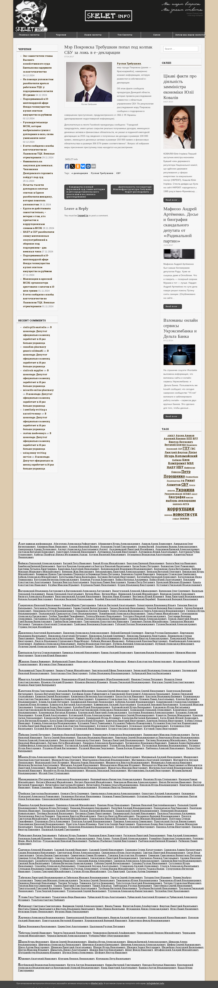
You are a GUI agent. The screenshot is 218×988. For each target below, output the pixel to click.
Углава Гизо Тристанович (34, 897)
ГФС (192, 448)
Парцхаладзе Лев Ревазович (171, 807)
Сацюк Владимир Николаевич (37, 852)
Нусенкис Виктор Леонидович (117, 787)
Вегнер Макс (92, 593)
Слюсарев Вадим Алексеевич (94, 860)
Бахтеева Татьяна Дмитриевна (37, 568)
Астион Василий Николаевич (107, 554)
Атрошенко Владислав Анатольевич (149, 554)
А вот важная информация (35, 543)
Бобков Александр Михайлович (38, 576)
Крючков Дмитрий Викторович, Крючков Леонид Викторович (144, 720)
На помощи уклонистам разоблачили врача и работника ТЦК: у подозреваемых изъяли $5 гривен (38, 87)
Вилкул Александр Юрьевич (36, 596)
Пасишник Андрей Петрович (60, 810)
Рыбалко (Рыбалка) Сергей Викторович (113, 840)
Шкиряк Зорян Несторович (143, 947)
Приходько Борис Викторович (155, 824)
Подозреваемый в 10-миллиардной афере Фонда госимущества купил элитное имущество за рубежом (37, 106)
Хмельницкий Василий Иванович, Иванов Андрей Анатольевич (106, 917)
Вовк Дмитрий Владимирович (184, 596)
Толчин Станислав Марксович (182, 883)
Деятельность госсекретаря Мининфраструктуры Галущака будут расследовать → (132, 189)
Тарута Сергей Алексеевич (126, 877)
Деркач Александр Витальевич (55, 638)
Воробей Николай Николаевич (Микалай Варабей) (125, 599)
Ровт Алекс (103, 838)
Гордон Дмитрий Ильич (183, 618)
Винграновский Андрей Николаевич (78, 596)
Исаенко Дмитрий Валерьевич (37, 684)
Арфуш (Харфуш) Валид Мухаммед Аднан (61, 554)
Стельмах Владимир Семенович (38, 868)
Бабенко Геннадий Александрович (40, 563)
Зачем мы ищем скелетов (190, 34)
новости (181, 514)
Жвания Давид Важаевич (34, 661)
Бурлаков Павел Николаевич (98, 584)
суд (193, 514)
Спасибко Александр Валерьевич (55, 865)
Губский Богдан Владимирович (135, 624)
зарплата (177, 504)
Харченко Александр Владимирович (41, 917)
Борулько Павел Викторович (108, 582)
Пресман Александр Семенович (133, 821)
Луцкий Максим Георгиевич (97, 748)
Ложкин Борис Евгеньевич (184, 742)
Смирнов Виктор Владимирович (181, 860)
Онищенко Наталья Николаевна (81, 796)
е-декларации (79, 173)
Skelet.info (97, 983)
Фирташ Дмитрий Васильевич (178, 905)
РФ (182, 480)
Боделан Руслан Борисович (97, 579)
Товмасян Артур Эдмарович (97, 883)
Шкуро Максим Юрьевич (33, 949)
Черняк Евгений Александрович (67, 935)
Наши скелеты (93, 34)
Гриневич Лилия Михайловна (149, 621)
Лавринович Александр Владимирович (117, 734)
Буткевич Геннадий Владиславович (179, 584)
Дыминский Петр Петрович (75, 646)
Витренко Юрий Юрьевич (148, 596)
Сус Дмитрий (116, 871)
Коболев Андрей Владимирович (135, 701)
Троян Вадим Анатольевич (80, 888)
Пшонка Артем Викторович (173, 826)
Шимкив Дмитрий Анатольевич (71, 947)
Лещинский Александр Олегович (80, 740)
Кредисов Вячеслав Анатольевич (64, 717)
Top (210, 980)
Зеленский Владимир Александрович (157, 670)
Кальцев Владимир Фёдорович (76, 690)
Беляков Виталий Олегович (164, 571)
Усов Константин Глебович (48, 899)
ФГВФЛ (187, 493)
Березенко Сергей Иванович (138, 574)
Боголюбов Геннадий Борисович (157, 576)
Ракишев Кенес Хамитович (105, 835)
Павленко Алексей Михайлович (76, 805)
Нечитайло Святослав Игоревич (65, 784)
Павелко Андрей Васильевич (36, 805)
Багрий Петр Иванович (77, 563)
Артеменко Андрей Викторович (117, 551)
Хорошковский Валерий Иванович (105, 920)
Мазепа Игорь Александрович (37, 756)
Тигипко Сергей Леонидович (97, 880)
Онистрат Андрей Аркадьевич (161, 793)
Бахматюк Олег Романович (178, 566)
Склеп (156, 34)
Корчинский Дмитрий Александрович (102, 712)
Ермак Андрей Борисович (117, 652)
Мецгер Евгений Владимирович (87, 767)
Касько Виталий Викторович (52, 693)
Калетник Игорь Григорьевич (37, 690)
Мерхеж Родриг (56, 767)
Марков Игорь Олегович (66, 759)
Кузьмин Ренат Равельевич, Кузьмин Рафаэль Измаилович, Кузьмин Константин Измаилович (138, 723)
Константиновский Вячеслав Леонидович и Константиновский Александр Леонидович (73, 709)
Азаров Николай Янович (84, 546)
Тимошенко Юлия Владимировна (137, 880)
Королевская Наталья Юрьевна (58, 712)
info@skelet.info (155, 983)
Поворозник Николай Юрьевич (108, 818)
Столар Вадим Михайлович (117, 868)
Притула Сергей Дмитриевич (116, 824)
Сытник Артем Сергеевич (142, 871)
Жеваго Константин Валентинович (149, 661)
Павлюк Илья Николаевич (113, 805)
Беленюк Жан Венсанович (78, 571)
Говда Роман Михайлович (163, 613)
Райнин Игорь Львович (72, 835)
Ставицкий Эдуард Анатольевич (97, 865)
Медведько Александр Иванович (171, 762)
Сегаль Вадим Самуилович (52, 855)
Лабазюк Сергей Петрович (34, 734)
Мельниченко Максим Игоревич (120, 765)
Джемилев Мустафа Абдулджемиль (98, 638)
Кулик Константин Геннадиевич (75, 725)
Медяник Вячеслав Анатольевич (38, 765)
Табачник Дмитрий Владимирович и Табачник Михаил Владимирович (63, 877)
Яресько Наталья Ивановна (159, 964)
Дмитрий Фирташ (176, 452)
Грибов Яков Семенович (67, 621)
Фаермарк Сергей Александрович (82, 905)
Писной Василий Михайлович (68, 818)
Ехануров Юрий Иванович (51, 655)
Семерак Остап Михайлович (35, 858)
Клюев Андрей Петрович (54, 701)
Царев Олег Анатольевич (73, 926)
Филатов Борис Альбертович (140, 905)
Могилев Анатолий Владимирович (171, 767)
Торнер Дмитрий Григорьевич (72, 885)
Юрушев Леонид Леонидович (76, 958)
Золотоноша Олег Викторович (69, 673)
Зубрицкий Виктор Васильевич (151, 673)
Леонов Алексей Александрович (38, 740)
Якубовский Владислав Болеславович (42, 964)
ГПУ (186, 448)
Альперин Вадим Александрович (176, 546)
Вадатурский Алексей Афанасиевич (135, 590)
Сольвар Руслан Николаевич (149, 863)
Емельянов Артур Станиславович (39, 652)
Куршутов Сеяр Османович (125, 728)
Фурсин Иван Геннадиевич (72, 911)
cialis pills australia (34, 327)
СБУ (118, 173)
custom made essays (34, 433)
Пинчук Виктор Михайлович (116, 816)
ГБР (180, 448)
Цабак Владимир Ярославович (37, 926)
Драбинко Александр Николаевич (54, 643)
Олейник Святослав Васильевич (38, 793)
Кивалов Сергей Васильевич (52, 696)
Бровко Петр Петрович (141, 582)
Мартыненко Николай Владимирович (106, 759)
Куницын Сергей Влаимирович (149, 725)
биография (177, 497)
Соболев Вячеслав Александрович (72, 863)
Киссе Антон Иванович (129, 696)
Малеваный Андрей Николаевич (161, 756)
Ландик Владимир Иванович (95, 737)
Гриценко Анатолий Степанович (52, 624)
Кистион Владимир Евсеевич (164, 696)
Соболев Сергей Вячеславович (112, 863)
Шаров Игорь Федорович (33, 941)
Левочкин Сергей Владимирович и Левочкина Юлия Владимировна (157, 737)
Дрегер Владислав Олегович (94, 643)
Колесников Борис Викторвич (52, 707)
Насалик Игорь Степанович (160, 779)
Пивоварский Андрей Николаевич (134, 813)
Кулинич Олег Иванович (112, 725)
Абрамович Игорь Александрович (119, 543)
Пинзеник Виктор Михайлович (76, 816)
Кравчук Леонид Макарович (173, 715)
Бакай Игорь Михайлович (109, 563)
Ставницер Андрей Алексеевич (139, 865)
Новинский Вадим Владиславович (75, 787)
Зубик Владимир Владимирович (109, 673)
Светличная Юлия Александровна (78, 852)
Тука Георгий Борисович (50, 891)
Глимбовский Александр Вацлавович (122, 613)
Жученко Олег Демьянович (56, 664)
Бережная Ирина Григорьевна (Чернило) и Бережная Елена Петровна (78, 574)
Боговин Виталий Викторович (116, 576)
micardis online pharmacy (38, 390)
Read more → (172, 199)
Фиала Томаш (113, 905)
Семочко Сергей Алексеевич (72, 858)
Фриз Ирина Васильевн (110, 908)
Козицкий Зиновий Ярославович (157, 704)
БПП (189, 438)
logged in (83, 215)
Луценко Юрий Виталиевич (59, 748)
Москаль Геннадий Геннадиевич (106, 770)
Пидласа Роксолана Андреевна (176, 813)
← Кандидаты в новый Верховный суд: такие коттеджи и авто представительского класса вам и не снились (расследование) (85, 191)
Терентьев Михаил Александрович (56, 880)
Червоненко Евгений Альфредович (114, 932)
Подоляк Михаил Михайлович (148, 818)
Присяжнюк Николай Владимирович (41, 824)
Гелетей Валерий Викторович (165, 608)
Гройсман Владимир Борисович (94, 624)
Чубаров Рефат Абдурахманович (108, 935)
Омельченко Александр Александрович (115, 793)
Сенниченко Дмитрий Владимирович (114, 858)
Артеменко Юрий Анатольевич (158, 551)
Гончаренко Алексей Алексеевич (54, 618)
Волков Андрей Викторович (35, 599)
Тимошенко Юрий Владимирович (180, 880)
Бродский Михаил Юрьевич (173, 582)
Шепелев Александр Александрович (143, 944)
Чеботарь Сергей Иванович (35, 932)
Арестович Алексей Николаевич (76, 551)
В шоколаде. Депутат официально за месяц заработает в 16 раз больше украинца (37, 335)
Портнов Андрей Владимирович (91, 821)
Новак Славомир (42, 787)
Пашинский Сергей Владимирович (137, 810)
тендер (184, 518)
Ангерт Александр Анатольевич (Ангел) (83, 549)
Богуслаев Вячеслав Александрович (56, 579)
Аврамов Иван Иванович (52, 546)
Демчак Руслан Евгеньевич (161, 632)
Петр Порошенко (177, 473)
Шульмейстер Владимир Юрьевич (39, 952)
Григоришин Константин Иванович (106, 621)
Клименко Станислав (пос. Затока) (116, 699)
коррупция (180, 508)
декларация (187, 500)
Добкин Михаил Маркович (107, 641)
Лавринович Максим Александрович (166, 734)
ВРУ (195, 438)
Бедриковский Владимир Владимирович (127, 568)
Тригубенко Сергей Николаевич (172, 885)
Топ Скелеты (124, 34)
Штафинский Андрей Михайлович (176, 949)
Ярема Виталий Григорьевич (123, 964)
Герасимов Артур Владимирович (53, 610)
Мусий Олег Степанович (54, 773)
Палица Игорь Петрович (54, 807)
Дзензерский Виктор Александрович (145, 638)
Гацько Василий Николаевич (127, 608)
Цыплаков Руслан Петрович (107, 926)
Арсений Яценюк (175, 438)
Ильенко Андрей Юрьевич (57, 682)
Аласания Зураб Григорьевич (118, 546)
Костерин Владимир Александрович (151, 712)
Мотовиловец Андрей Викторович (149, 770)
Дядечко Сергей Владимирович (114, 646)
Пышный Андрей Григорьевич (60, 829)
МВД (190, 463)
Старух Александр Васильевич (179, 865)
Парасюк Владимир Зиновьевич (90, 807)
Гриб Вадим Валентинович (35, 621)
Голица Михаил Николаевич (104, 616)
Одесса (176, 471)
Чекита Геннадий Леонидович (72, 932)
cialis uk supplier (33, 370)
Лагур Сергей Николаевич (59, 737)
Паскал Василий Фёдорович (96, 810)
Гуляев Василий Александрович (176, 624)
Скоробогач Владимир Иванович (55, 860)
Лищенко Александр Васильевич (103, 742)
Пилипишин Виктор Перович (36, 816)
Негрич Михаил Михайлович (54, 782)
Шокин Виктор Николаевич (106, 949)
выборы (171, 500)
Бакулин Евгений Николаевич (145, 563)
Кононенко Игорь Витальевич (171, 707)
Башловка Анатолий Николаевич (78, 568)
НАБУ (171, 467)
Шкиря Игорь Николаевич (109, 947)
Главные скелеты (29, 34)
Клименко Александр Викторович (72, 699)
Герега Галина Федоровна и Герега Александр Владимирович (147, 610)
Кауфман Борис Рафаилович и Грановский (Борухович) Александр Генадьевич (121, 693)
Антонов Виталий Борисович (36, 551)
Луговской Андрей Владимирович (86, 745)
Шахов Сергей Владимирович (68, 941)
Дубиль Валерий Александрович (133, 643)
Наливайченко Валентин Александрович (116, 779)
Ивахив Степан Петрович (147, 679)
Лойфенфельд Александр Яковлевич (40, 745)
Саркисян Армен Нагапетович (183, 849)
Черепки (61, 34)
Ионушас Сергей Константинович (173, 682)
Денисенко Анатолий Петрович (67, 635)
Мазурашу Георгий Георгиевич (77, 756)
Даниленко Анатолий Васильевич (40, 632)
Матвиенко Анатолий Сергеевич (152, 759)
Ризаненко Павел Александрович (74, 838)
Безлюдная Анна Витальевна (172, 568)
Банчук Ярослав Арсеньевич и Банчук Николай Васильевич (93, 566)
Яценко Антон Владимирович (157, 967)
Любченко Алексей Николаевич (165, 748)
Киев (186, 459)
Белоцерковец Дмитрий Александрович (120, 571)
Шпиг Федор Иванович (139, 949)
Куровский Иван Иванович (90, 728)
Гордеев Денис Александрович (148, 618)
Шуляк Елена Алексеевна (77, 952)
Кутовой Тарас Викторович (161, 728)
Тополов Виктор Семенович (35, 885)
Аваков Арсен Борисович (156, 543)
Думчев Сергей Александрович (37, 646)
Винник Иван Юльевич (116, 596)
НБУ (180, 467)
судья (176, 518)
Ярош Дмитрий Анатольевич (119, 967)
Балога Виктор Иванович (181, 563)
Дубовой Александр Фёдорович (174, 643)
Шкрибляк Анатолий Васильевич (182, 947)
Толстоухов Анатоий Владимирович (139, 883)
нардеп (168, 515)
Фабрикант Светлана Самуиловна (39, 905)
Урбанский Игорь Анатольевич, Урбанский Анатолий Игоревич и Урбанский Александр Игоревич (107, 898)
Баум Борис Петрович (145, 566)
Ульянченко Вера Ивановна (69, 897)
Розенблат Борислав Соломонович (170, 838)
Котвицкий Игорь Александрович (90, 715)
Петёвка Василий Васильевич (55, 813)
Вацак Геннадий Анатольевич (65, 593)
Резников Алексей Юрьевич (35, 838)
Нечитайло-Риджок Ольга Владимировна (112, 784)
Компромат (177, 463)
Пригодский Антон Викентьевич (175, 821)
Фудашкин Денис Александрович (147, 908)
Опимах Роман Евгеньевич (118, 796)
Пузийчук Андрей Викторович (135, 826)
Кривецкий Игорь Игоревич (103, 717)
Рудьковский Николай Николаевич (65, 840)
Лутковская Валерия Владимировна (165, 745)
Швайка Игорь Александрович (107, 941)
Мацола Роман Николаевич (87, 762)
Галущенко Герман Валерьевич (53, 608)
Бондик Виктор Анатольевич (70, 582)
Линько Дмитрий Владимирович (123, 740)
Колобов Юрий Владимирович (91, 707)
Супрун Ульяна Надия (150, 868)
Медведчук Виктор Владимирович (128, 762)
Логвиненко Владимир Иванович (146, 742)
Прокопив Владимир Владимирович (91, 826)
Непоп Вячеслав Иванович (175, 782)
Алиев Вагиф (146, 546)
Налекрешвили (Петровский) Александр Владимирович (53, 779)
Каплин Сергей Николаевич (148, 690)
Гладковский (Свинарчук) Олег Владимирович (68, 613)
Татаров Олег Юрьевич (158, 877)
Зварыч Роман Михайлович (73, 670)
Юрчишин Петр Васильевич (113, 958)
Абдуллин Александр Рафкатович (75, 543)
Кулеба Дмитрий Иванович (35, 725)
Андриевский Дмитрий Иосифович (131, 549)
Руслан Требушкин (129, 63)
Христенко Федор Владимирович (149, 920)
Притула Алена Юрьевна (81, 824)
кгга (186, 503)
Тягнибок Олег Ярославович (172, 891)
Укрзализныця (173, 493)
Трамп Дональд (102, 885)
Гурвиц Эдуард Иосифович (35, 626)
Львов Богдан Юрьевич (130, 748)
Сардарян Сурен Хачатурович (144, 849)
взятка (189, 497)
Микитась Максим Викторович (128, 767)
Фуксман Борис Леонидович (36, 911)
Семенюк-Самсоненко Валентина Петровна (175, 855)
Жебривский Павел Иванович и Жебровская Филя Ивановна (89, 661)
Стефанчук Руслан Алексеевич (79, 868)
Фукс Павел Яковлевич (184, 908)
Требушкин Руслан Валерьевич (132, 885)
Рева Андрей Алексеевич (182, 835)
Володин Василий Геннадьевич (73, 599)
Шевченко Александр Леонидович (59, 944)
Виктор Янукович (181, 441)
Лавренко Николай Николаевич (71, 734)
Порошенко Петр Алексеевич (52, 821)
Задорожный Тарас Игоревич (36, 670)
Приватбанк (192, 477)
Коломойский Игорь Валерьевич (132, 707)
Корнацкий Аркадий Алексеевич (151, 709)
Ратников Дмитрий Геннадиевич (144, 835)
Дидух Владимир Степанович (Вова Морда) (62, 641)
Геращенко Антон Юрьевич (92, 610)
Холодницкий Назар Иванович (167, 917)
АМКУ (171, 435)
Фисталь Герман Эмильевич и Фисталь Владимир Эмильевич (56, 908)
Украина (185, 489)
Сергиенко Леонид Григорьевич (159, 858)
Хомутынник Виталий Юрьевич (62, 920)
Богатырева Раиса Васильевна (77, 576)
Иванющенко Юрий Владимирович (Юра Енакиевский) (95, 679)
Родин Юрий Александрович (130, 838)
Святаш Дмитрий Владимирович (164, 852)
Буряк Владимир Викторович (136, 584)
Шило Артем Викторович (33, 947)
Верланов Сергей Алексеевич (177, 593)
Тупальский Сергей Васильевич (86, 891)
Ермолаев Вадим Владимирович (154, 652)
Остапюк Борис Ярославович (154, 796)
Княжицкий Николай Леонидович (92, 701)
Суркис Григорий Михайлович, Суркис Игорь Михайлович (69, 871)
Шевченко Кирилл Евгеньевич (100, 944)
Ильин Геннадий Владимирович (129, 682)
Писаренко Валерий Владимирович (158, 816)
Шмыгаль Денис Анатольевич (69, 949)
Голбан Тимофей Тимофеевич (67, 616)
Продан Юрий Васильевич (50, 826)
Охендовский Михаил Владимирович (66, 799)
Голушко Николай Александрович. (144, 616)
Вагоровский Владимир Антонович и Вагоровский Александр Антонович (64, 590)
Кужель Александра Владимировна (54, 723)
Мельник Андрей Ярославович (79, 765)
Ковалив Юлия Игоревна (33, 704)
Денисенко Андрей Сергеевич (107, 635)
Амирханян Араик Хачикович (37, 549)
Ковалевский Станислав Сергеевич (177, 701)
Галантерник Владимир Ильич (156, 605)
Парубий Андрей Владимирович (131, 807)
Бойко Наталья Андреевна (131, 579)
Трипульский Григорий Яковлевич (40, 888)
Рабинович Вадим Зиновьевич (37, 835)
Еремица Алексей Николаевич (81, 652)
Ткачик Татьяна (68, 883)
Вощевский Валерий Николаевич (177, 599)
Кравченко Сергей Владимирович (133, 715)
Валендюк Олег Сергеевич (174, 590)
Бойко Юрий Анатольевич (165, 579)
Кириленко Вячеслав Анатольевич (92, 696)
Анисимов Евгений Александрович (177, 549)
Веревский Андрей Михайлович (138, 593)
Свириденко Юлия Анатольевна (121, 852)
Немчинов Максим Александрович (135, 782)
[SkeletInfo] (109, 16)
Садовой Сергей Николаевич (106, 849)
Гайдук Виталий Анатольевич (116, 605)
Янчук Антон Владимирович (85, 964)
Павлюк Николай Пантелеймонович (153, 805)
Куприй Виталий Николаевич (53, 728)
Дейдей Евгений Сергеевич (126, 632)
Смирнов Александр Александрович (136, 860)
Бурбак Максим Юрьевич (63, 584)
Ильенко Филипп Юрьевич (91, 682)
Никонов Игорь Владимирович (158, 784)
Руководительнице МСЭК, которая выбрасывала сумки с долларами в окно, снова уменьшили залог (38, 130)
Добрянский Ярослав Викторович (147, 641)
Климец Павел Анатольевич (156, 699)
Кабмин (177, 459)
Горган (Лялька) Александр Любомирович (101, 618)
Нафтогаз (189, 467)
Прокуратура (173, 481)
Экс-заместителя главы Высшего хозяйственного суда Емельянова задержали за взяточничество (38, 63)
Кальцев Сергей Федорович (112, 690)
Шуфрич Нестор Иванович (111, 952)
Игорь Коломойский (180, 456)
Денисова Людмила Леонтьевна (146, 635)
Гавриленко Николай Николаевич (39, 605)
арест (194, 494)
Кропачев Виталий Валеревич (140, 717)
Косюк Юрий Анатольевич (51, 715)
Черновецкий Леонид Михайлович (159, 932)
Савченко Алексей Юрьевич (35, 849)
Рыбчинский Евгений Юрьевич (157, 840)
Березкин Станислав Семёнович (176, 574)
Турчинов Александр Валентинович (131, 891)
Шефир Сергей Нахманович (184, 944)
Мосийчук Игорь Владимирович (63, 770)
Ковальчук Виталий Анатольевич (71, 704)
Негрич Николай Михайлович (93, 782)
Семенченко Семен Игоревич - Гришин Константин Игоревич (109, 855)
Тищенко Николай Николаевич (37, 883)
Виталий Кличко (175, 444)
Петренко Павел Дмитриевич (93, 813)
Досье (192, 452)
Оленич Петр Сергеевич (74, 793)
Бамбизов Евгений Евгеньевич (36, 566)
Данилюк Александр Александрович (86, 632)
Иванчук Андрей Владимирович (39, 679)
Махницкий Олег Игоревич (52, 762)
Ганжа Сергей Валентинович (90, 608)
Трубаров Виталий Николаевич (117, 888)
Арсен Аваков (185, 435)
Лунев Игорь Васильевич (125, 745)
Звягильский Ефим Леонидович (112, 670)
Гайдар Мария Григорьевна (79, 605)
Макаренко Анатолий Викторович (118, 756)
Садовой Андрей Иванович (71, 849)
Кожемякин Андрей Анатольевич (115, 704)
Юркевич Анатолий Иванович (37, 958)
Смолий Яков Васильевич (34, 863)
